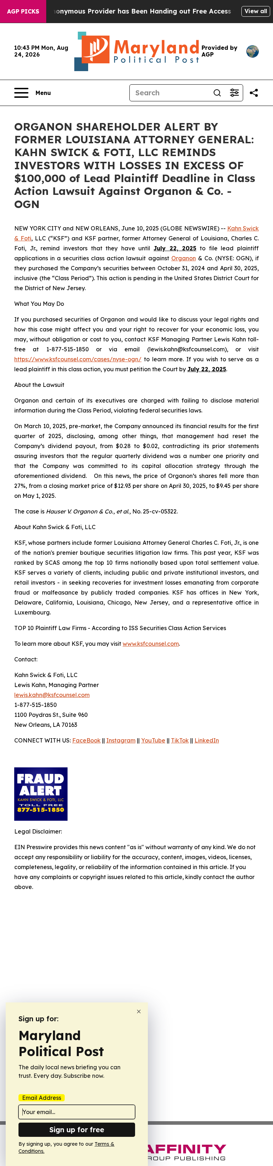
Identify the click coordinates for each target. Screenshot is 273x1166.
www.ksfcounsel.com (151, 643)
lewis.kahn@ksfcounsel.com (52, 694)
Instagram (120, 740)
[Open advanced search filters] (234, 93)
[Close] (138, 1011)
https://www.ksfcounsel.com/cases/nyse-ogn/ (77, 359)
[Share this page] (254, 93)
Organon (183, 258)
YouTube (153, 740)
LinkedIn (206, 740)
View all (256, 11)
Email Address (41, 1097)
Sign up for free (76, 1129)
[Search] (217, 93)
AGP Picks (23, 11)
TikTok (180, 740)
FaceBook (86, 740)
